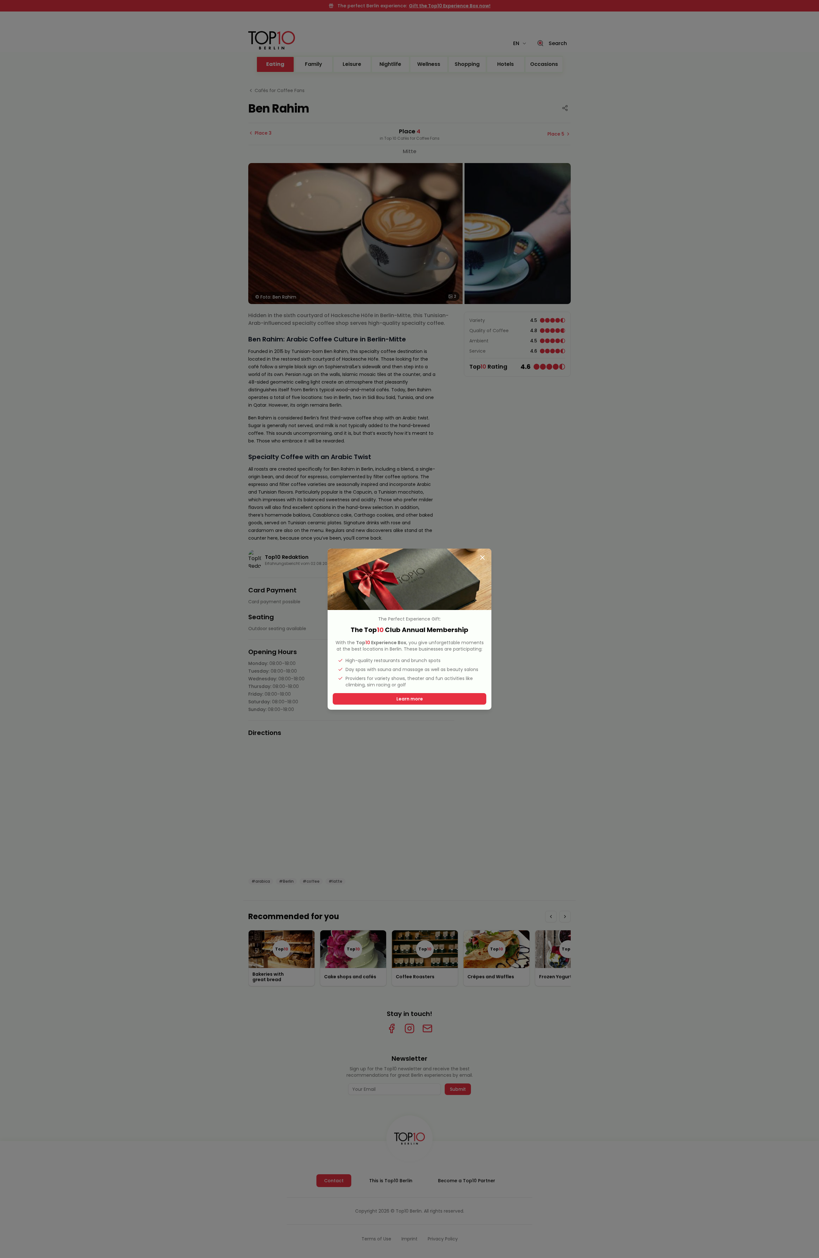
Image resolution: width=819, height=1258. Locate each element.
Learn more (409, 699)
